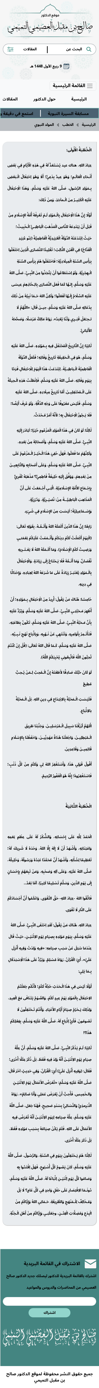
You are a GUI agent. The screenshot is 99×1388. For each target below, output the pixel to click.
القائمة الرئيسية (69, 86)
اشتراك (49, 1313)
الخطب (67, 125)
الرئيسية (79, 99)
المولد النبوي (44, 125)
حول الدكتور (44, 99)
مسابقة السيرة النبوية (74, 113)
